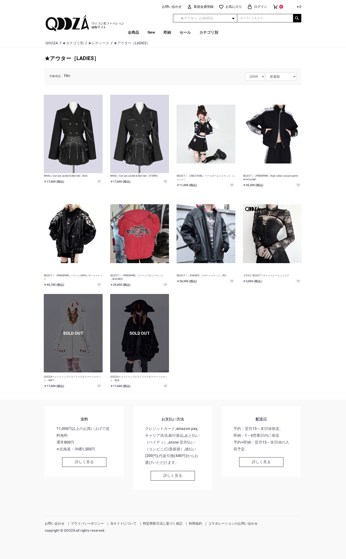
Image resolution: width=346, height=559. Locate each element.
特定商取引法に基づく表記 (162, 523)
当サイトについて (123, 523)
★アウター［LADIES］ (72, 58)
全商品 (133, 32)
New (151, 32)
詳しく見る (84, 462)
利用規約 (195, 523)
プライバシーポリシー (87, 523)
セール (185, 32)
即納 (167, 32)
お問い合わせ (54, 523)
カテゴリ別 (208, 32)
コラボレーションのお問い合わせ (233, 523)
